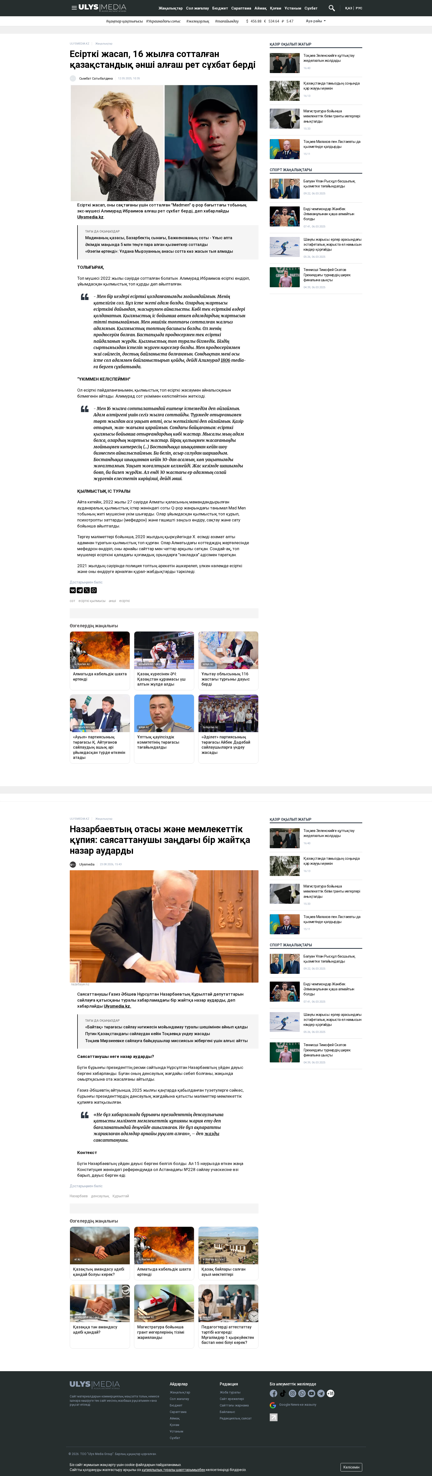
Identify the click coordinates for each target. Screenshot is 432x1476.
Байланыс (227, 1412)
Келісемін (352, 1467)
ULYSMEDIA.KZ (79, 43)
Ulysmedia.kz (90, 216)
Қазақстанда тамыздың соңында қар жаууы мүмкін (332, 86)
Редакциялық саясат (236, 1418)
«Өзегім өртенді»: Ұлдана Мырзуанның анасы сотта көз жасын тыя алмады (159, 251)
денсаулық (100, 1196)
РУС (359, 8)
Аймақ (260, 8)
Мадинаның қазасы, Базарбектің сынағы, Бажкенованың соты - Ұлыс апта (158, 237)
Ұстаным (292, 8)
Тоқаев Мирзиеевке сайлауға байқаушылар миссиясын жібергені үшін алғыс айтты (166, 1040)
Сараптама (241, 8)
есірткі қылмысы (92, 601)
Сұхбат (311, 8)
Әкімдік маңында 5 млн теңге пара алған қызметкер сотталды (146, 244)
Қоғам (275, 8)
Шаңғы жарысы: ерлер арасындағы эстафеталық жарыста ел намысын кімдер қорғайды (332, 244)
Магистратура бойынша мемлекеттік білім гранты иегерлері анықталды (332, 116)
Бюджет (220, 8)
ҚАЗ (348, 8)
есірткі (124, 601)
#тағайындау (227, 21)
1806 (225, 360)
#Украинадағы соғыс (163, 21)
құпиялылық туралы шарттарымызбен (173, 1470)
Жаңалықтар (171, 8)
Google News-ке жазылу (297, 1404)
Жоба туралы (230, 1392)
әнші (112, 601)
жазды (211, 1133)
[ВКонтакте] (73, 590)
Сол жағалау (197, 8)
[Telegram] (80, 590)
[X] (87, 590)
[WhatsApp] (94, 590)
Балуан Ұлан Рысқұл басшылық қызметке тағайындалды (329, 183)
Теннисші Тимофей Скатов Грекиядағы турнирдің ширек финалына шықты (327, 274)
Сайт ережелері (232, 1399)
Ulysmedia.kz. (117, 1006)
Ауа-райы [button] (314, 21)
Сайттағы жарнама (234, 1405)
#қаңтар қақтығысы (124, 21)
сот (72, 601)
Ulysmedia (86, 864)
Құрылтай (120, 1196)
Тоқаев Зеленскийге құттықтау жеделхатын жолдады (329, 58)
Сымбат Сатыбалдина (96, 78)
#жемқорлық (197, 21)
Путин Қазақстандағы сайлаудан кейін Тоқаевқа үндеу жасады (147, 1033)
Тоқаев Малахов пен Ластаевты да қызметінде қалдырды (332, 144)
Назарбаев (79, 1196)
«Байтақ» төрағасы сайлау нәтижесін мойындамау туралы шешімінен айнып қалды (166, 1027)
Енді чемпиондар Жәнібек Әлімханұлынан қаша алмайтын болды (329, 214)
